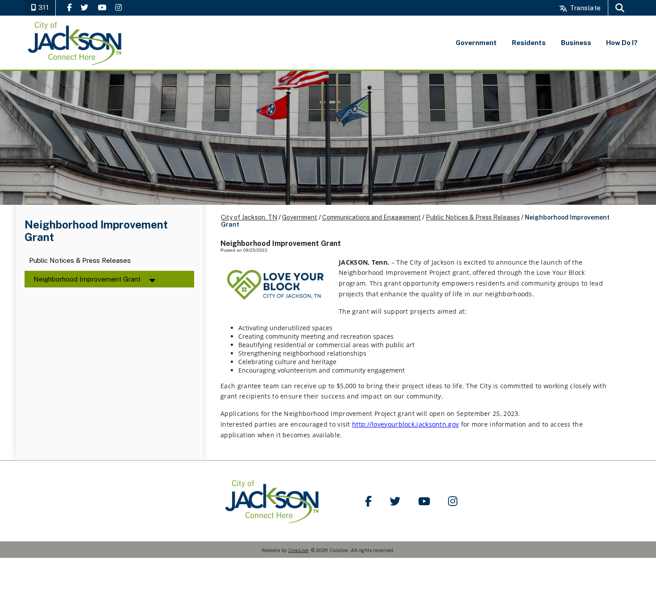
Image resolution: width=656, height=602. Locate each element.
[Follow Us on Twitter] (84, 7)
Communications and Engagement (371, 217)
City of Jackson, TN (249, 217)
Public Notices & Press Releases (80, 261)
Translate (584, 8)
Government (299, 217)
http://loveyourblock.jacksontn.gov (405, 424)
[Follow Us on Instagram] (118, 7)
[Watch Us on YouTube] (102, 7)
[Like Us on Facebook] (69, 7)
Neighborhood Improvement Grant (87, 279)
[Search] (619, 8)
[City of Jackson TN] (75, 43)
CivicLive (298, 550)
